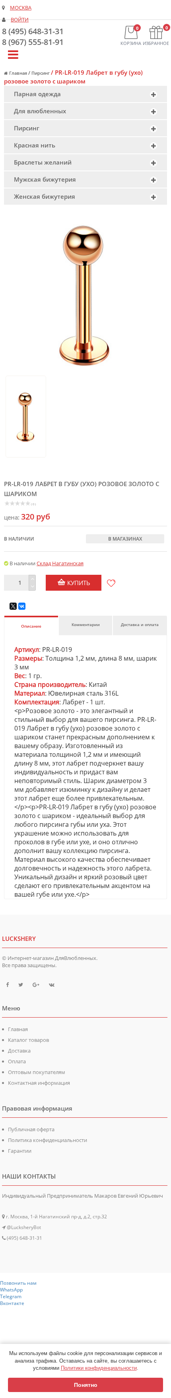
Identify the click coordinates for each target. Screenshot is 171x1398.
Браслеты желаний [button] (43, 162)
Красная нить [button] (34, 145)
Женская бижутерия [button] (44, 196)
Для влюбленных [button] (40, 111)
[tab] (85, 94)
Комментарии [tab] (86, 624)
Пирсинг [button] (26, 128)
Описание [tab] (31, 626)
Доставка (19, 1050)
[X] (13, 606)
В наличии (19, 538)
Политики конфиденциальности (99, 1368)
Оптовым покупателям (36, 1072)
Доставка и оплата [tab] (140, 624)
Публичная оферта (31, 1129)
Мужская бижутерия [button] (45, 179)
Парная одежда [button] (37, 94)
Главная (18, 1029)
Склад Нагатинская (60, 563)
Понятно (85, 1385)
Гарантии (19, 1150)
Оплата (17, 1061)
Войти (20, 19)
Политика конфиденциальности (47, 1140)
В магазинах (125, 538)
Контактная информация (39, 1082)
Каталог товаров (28, 1039)
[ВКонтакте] (21, 606)
